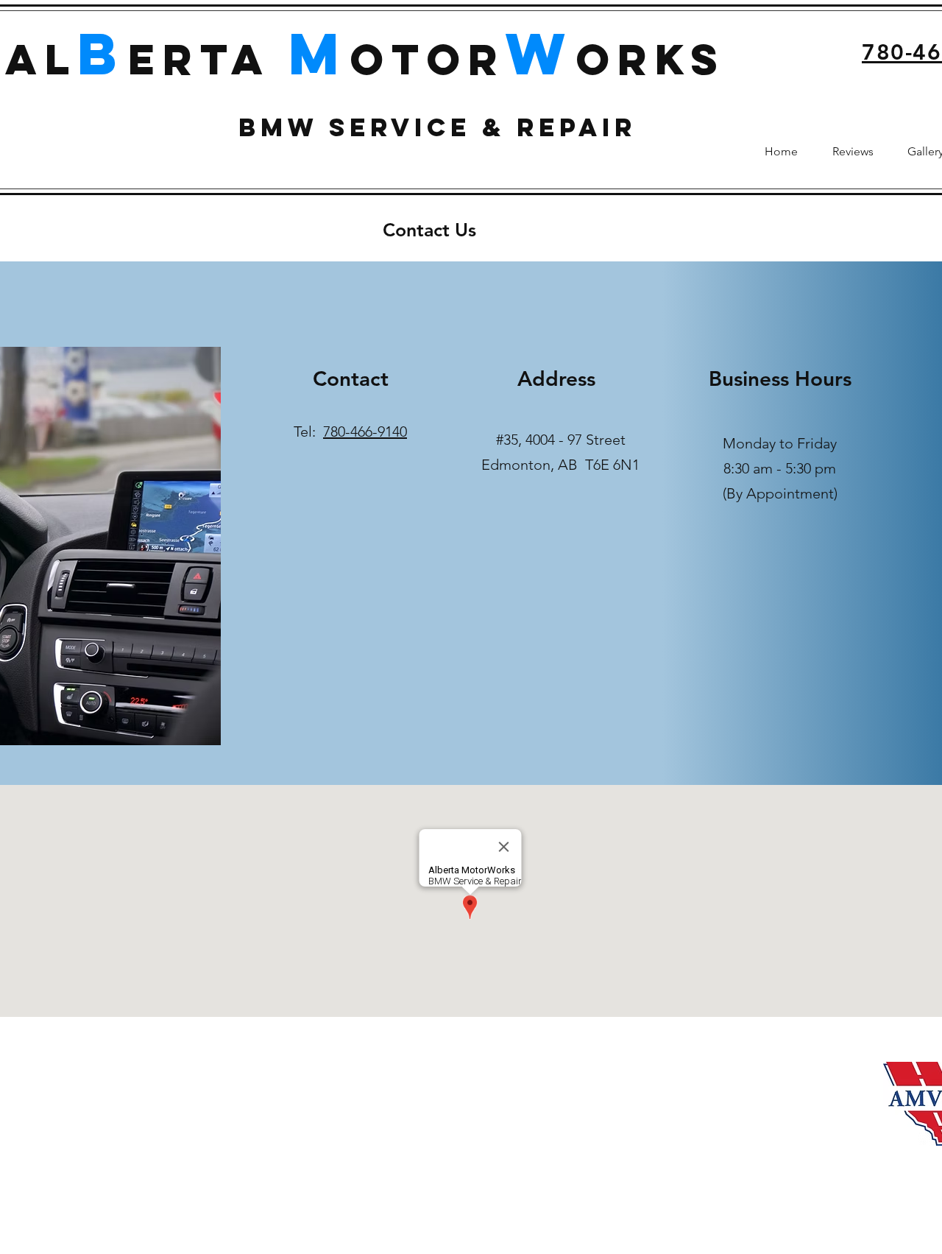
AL (41, 59)
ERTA (208, 59)
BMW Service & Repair (437, 127)
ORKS (651, 59)
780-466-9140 (365, 431)
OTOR (428, 59)
